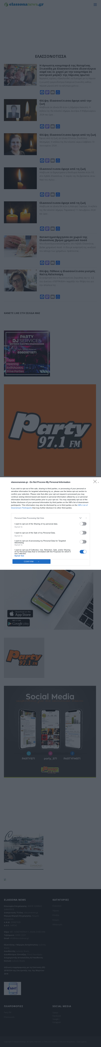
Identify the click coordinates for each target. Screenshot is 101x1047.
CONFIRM (29, 562)
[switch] (83, 524)
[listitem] (50, 518)
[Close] (95, 482)
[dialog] (50, 523)
